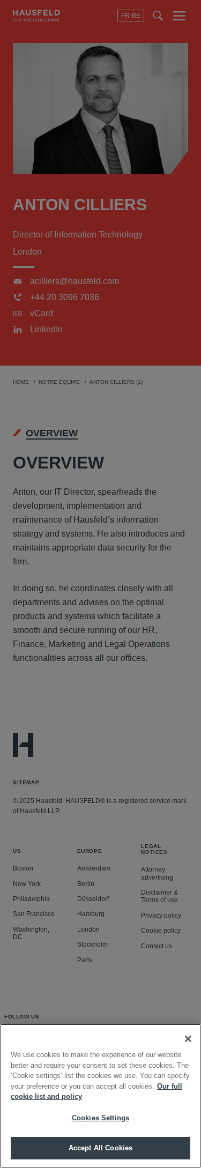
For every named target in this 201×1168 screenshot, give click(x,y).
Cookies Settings (100, 1118)
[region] (100, 1096)
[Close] (188, 1039)
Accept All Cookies (100, 1148)
